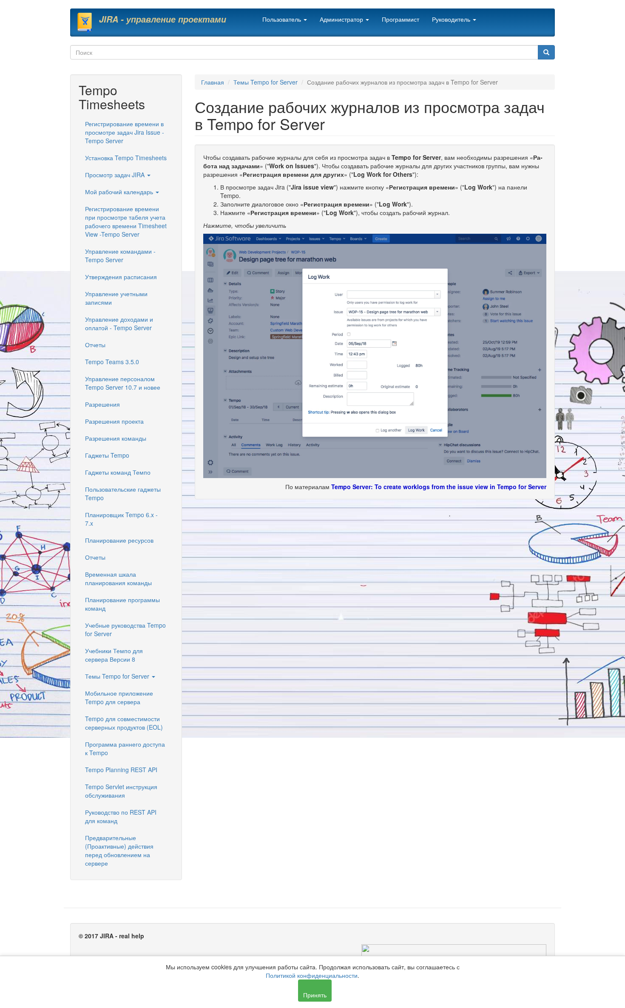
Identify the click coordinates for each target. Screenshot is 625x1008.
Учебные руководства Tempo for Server (125, 629)
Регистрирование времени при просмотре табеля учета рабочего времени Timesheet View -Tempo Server (126, 221)
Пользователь (282, 19)
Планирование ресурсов (119, 540)
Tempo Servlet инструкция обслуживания (121, 790)
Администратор (342, 19)
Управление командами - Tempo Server (120, 255)
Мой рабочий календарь (120, 191)
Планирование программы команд (122, 603)
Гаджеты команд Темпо (118, 472)
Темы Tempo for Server (118, 676)
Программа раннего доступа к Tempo (125, 748)
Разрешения (102, 404)
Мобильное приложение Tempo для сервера (119, 697)
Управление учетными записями (116, 297)
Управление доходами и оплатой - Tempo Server (119, 323)
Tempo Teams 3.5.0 (112, 361)
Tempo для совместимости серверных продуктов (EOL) (124, 722)
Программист (400, 19)
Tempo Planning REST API (121, 769)
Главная (212, 82)
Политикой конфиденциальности (312, 975)
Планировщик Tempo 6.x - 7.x (121, 518)
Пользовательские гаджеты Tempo (123, 493)
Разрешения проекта (114, 421)
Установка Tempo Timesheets (126, 157)
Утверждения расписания (121, 276)
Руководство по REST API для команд (120, 816)
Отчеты (95, 344)
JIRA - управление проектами (162, 19)
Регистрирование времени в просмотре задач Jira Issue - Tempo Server (124, 132)
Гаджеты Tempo (107, 455)
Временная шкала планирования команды (118, 578)
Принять (315, 995)
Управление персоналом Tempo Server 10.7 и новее (122, 382)
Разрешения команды (115, 438)
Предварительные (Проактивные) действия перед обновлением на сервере (119, 850)
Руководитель (452, 19)
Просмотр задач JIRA (115, 174)
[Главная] (88, 22)
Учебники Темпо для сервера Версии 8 (114, 654)
